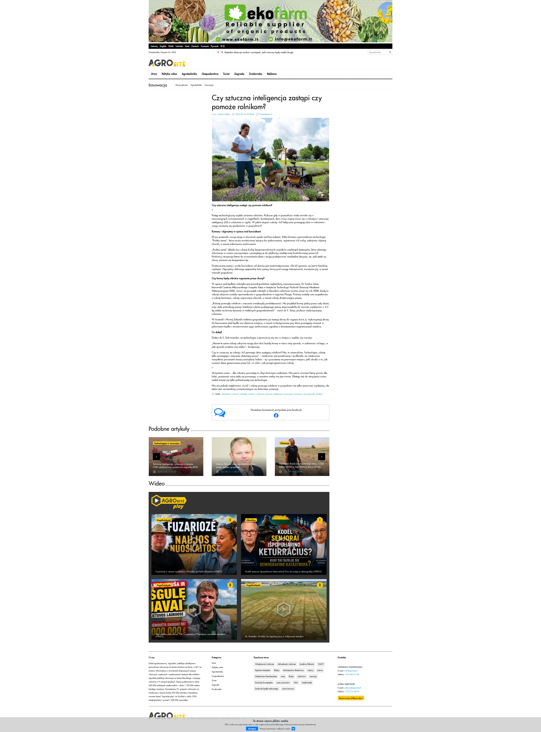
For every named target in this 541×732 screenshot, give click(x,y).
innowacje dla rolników (312, 394)
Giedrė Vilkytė (224, 114)
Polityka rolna (169, 73)
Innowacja (209, 85)
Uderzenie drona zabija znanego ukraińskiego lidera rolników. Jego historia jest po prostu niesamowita (301, 466)
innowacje (288, 394)
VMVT (321, 664)
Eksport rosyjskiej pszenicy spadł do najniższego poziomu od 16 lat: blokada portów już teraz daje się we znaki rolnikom (282, 52)
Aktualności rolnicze (230, 394)
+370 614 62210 (352, 691)
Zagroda (239, 73)
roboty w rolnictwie (256, 394)
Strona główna (181, 85)
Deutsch (195, 46)
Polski (171, 46)
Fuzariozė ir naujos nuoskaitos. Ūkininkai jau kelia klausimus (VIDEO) (189, 571)
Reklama (272, 73)
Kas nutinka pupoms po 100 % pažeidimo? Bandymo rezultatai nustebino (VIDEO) (191, 635)
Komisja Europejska (264, 682)
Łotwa (320, 670)
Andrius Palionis (307, 664)
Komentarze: (266, 114)
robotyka (243, 394)
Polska (276, 670)
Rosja (291, 676)
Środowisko (255, 73)
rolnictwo (302, 676)
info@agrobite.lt (351, 670)
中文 (222, 46)
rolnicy (310, 670)
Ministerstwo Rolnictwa (293, 670)
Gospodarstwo (210, 73)
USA (296, 682)
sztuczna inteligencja (273, 394)
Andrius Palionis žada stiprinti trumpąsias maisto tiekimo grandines (235, 465)
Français (205, 46)
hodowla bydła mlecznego (266, 688)
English (163, 46)
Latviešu (179, 46)
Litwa (154, 73)
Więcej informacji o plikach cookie (275, 728)
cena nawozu (288, 688)
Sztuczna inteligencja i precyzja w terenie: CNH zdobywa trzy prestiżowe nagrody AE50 (175, 465)
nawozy (313, 676)
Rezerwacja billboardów (351, 698)
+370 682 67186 (352, 674)
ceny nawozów (283, 682)
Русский (214, 46)
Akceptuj (252, 728)
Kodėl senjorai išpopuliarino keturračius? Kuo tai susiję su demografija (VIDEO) (283, 571)
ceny (283, 676)
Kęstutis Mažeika (262, 670)
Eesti (187, 46)
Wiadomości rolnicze (264, 664)
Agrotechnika (189, 73)
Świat (226, 73)
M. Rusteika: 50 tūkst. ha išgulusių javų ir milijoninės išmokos (274, 636)
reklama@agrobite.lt (352, 687)
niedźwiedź (307, 682)
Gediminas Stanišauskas (266, 676)
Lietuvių (154, 46)
